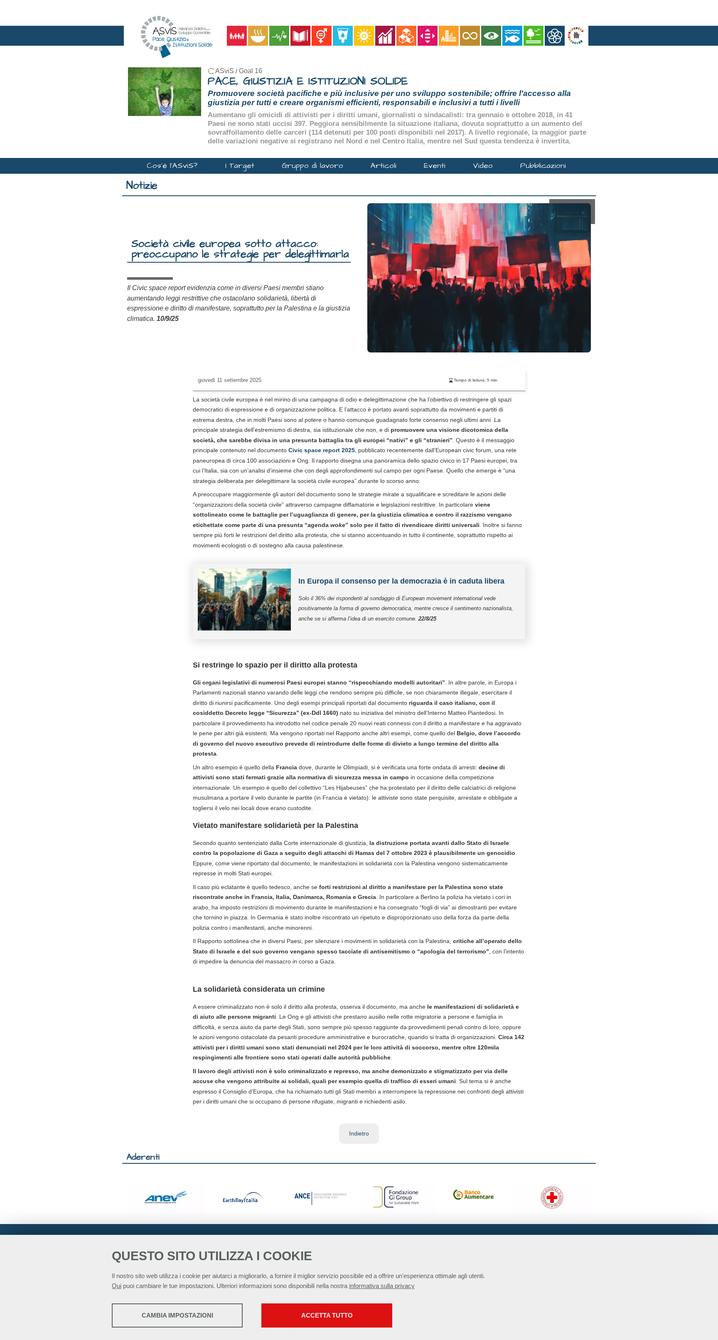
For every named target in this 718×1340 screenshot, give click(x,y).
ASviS (224, 70)
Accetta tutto (327, 1315)
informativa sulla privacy (382, 1285)
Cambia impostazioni (177, 1315)
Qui (116, 1285)
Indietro (359, 1133)
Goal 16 (250, 70)
